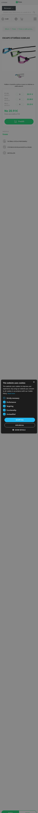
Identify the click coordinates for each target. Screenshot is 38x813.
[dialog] (19, 406)
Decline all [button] (19, 425)
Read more (11, 393)
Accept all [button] (20, 420)
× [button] (34, 382)
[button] (19, 430)
